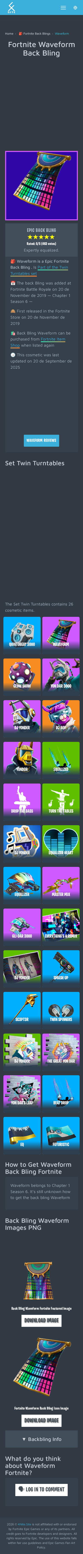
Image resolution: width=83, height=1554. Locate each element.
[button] (75, 7)
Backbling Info (41, 1439)
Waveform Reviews (41, 441)
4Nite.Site (24, 1524)
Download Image (41, 1321)
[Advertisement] (41, 100)
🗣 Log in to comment (41, 1490)
